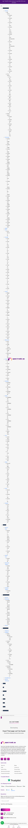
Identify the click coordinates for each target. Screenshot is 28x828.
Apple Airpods (8, 634)
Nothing (6, 381)
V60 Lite (8, 460)
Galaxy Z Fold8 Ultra (8, 141)
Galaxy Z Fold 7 (8, 177)
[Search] (1, 717)
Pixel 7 (8, 289)
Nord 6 (8, 361)
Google (6, 237)
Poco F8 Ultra (10, 78)
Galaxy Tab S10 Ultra (8, 584)
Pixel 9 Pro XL (8, 280)
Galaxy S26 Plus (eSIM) (8, 166)
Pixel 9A (8, 276)
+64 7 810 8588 (9, 814)
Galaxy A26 (8, 226)
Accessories (5, 628)
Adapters (7, 630)
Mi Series (8, 13)
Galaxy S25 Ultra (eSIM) (8, 202)
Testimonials (5, 710)
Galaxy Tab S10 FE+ (8, 572)
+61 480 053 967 (10, 813)
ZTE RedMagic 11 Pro (9, 404)
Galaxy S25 (8, 207)
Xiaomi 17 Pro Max (10, 55)
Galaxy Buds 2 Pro (10, 656)
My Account (18, 827)
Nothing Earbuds (8, 667)
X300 (8, 439)
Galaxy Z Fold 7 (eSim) (8, 184)
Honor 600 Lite (8, 305)
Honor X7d (8, 335)
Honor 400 (8, 324)
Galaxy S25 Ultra (8, 198)
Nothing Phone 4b (8, 384)
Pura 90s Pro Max (8, 506)
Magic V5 (8, 313)
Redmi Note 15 (10, 121)
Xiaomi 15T (10, 60)
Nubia (6, 395)
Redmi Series (8, 114)
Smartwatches (6, 594)
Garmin (6, 597)
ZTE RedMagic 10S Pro (9, 421)
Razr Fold (8, 342)
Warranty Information (5, 771)
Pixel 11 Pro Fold (8, 243)
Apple (6, 228)
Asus (6, 229)
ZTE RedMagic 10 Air (9, 415)
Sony (6, 488)
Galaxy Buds (8, 642)
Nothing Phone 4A (8, 393)
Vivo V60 (8, 457)
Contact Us (16, 767)
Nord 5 (8, 376)
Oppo (6, 462)
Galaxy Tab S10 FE (8, 578)
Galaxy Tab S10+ (8, 567)
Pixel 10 (8, 273)
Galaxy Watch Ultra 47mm (8, 622)
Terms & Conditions (18, 773)
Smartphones (6, 8)
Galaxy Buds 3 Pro (10, 646)
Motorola (7, 340)
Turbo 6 (8, 364)
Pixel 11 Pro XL (8, 249)
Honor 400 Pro (8, 321)
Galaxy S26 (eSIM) (8, 161)
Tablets (4, 524)
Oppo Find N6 (8, 481)
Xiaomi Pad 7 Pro (8, 543)
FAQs (2, 767)
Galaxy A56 (8, 220)
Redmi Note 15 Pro (10, 126)
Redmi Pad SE (8, 560)
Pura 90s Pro (8, 512)
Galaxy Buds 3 (10, 651)
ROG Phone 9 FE (8, 233)
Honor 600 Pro (8, 297)
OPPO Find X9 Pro (8, 470)
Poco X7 (10, 111)
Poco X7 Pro (10, 108)
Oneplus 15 (8, 370)
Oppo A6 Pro (8, 486)
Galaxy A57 (8, 154)
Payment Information (5, 773)
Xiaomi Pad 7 (8, 548)
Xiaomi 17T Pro (10, 20)
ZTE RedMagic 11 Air (9, 410)
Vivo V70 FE (8, 449)
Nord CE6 (8, 367)
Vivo (6, 435)
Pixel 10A (8, 270)
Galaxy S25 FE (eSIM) (8, 216)
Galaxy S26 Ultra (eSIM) (8, 171)
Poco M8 (10, 97)
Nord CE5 (8, 379)
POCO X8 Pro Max (10, 92)
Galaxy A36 (8, 223)
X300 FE (8, 442)
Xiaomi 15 (10, 72)
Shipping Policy (17, 771)
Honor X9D (8, 332)
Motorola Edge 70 (9, 350)
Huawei (6, 503)
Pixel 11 (8, 239)
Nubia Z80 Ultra (8, 433)
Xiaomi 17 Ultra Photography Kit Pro (12, 45)
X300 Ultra (8, 438)
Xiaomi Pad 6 (8, 553)
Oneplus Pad (8, 591)
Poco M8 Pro (10, 101)
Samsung (7, 137)
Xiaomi (6, 10)
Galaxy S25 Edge (8, 211)
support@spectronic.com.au (10, 817)
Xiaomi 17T (10, 16)
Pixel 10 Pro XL (8, 261)
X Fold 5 (8, 453)
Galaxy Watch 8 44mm (8, 616)
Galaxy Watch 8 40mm (8, 610)
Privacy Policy (17, 769)
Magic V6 (8, 293)
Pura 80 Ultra (8, 516)
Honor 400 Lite (8, 328)
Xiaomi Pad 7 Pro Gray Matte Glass (8, 535)
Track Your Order (4, 702)
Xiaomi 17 (10, 51)
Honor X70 (8, 338)
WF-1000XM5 (11, 664)
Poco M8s (10, 104)
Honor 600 (8, 301)
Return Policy (3, 769)
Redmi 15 (10, 117)
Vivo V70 (8, 445)
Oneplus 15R (8, 373)
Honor (6, 291)
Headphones (7, 677)
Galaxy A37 (8, 157)
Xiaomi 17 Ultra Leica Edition (10, 30)
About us (3, 765)
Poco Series (8, 75)
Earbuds (6, 632)
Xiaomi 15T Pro (10, 64)
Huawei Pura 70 (8, 521)
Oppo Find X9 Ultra (8, 476)
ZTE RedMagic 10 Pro (9, 427)
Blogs (15, 765)
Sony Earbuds (8, 661)
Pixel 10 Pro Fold (8, 255)
